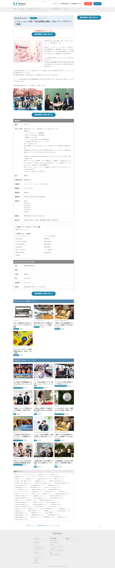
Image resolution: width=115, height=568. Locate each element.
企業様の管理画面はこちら (56, 554)
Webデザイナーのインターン (21, 493)
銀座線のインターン (32, 508)
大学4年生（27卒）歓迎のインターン (43, 483)
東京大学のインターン (36, 517)
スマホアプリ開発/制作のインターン (48, 508)
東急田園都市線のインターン (21, 517)
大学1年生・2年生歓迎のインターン (63, 483)
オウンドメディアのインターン (22, 491)
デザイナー (65, 8)
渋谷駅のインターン (63, 491)
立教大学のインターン (39, 502)
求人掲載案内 (53, 540)
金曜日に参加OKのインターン (38, 515)
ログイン (97, 3)
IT (48, 8)
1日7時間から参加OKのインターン (57, 495)
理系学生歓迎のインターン (54, 485)
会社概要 (36, 560)
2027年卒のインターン (55, 506)
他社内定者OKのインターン (55, 489)
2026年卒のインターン (20, 508)
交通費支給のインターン (40, 481)
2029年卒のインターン (31, 500)
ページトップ (100, 527)
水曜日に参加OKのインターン (22, 513)
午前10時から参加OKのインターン (47, 500)
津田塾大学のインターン (65, 508)
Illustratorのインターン (37, 491)
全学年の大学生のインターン (21, 519)
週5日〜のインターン (59, 478)
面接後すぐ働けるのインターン (39, 489)
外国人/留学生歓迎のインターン (38, 485)
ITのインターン (18, 474)
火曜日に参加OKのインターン (64, 510)
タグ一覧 (36, 544)
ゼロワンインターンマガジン (72, 540)
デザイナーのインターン (30, 474)
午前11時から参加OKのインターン (23, 502)
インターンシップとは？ (39, 540)
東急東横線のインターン (49, 517)
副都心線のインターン (20, 510)
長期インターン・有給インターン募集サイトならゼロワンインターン (29, 8)
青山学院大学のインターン (41, 506)
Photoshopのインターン (50, 491)
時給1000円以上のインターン (45, 478)
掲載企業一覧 (37, 542)
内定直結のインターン (20, 476)
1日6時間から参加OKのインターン (23, 495)
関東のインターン (19, 500)
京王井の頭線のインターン (51, 513)
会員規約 (36, 558)
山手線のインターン (35, 493)
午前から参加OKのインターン (40, 498)
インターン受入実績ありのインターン (57, 476)
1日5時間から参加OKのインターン (63, 493)
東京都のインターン (43, 474)
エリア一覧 (36, 550)
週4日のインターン (31, 478)
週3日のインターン (19, 478)
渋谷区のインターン (55, 474)
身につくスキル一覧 (38, 546)
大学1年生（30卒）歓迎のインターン (23, 481)
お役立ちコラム (37, 552)
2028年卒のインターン (56, 504)
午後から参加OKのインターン (57, 498)
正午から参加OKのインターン (53, 502)
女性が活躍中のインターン (36, 487)
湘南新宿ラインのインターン (40, 495)
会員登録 (88, 3)
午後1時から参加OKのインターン (22, 504)
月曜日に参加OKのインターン (35, 510)
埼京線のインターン (47, 493)
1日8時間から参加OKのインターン (23, 498)
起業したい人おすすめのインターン (53, 487)
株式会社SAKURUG (56, 8)
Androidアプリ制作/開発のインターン (23, 506)
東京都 (40, 18)
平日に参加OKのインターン (54, 515)
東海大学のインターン (63, 517)
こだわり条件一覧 (38, 548)
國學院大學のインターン (37, 513)
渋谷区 (45, 18)
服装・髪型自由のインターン (21, 485)
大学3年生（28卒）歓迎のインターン (23, 483)
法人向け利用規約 (54, 542)
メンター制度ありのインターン (22, 489)
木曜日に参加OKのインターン (22, 515)
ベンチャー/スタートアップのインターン (37, 476)
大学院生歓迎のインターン (21, 487)
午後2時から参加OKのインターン (40, 504)
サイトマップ (37, 554)
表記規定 (52, 544)
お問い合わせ (37, 562)
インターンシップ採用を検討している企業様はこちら (67, 3)
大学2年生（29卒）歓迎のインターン (57, 481)
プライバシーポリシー (39, 556)
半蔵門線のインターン (49, 510)
